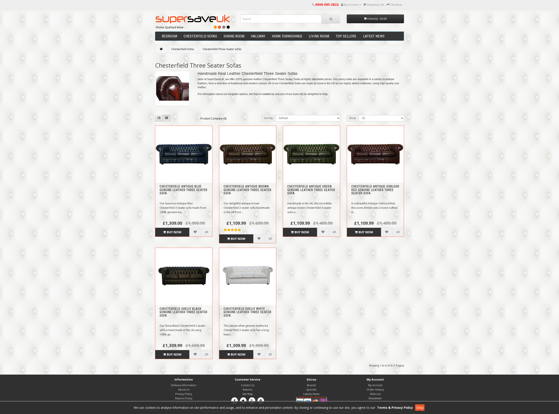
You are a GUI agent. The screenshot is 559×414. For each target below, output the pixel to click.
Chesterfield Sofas (200, 36)
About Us (184, 389)
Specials (311, 389)
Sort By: (268, 118)
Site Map (247, 394)
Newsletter (375, 398)
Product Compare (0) (213, 118)
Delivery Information (183, 385)
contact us (268, 94)
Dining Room (234, 36)
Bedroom (169, 36)
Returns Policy (183, 398)
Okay (419, 407)
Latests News (311, 394)
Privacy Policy (183, 394)
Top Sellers (346, 36)
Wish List (375, 394)
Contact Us (247, 385)
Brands (311, 385)
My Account (375, 385)
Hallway (258, 36)
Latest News (374, 36)
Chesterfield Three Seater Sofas (222, 49)
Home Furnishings (287, 36)
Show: (352, 118)
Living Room (319, 36)
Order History (375, 389)
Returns (247, 389)
